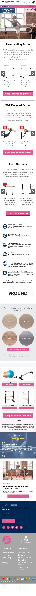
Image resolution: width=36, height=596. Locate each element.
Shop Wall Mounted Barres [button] (18, 153)
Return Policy (6, 558)
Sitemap (21, 570)
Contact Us (6, 555)
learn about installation (18, 496)
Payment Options (8, 553)
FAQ (3, 560)
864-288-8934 (30, 6)
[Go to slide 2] (33, 73)
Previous (4, 294)
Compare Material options (18, 349)
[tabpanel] (18, 23)
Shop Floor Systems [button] (18, 213)
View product (9, 384)
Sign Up (8, 521)
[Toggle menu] (2, 2)
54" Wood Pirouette (26, 382)
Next (32, 294)
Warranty (5, 563)
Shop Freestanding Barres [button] (18, 94)
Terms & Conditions (24, 557)
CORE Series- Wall (26, 405)
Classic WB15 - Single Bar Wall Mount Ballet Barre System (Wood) (9, 144)
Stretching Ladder (9, 405)
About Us (21, 565)
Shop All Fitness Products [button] (18, 416)
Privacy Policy (23, 567)
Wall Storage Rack (9, 382)
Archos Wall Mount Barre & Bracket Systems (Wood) (27, 144)
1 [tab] (18, 36)
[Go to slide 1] (3, 73)
